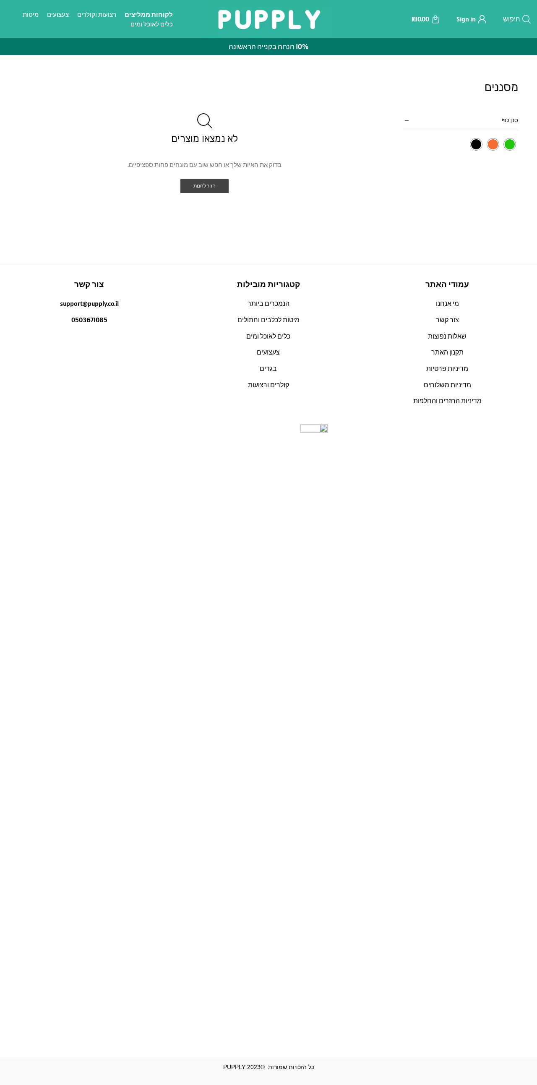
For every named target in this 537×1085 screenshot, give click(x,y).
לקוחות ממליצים (149, 14)
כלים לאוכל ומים (151, 24)
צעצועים (58, 14)
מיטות (31, 14)
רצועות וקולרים (96, 14)
